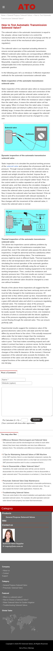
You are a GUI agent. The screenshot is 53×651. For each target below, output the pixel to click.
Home (3, 15)
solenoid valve (12, 166)
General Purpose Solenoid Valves (20, 517)
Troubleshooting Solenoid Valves (16, 492)
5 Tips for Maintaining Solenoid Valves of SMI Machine (25, 454)
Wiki (4, 521)
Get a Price (23, 648)
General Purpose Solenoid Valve (15, 585)
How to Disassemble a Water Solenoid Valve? (21, 466)
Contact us (7, 525)
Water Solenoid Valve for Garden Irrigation (18, 602)
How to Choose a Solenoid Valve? (15, 600)
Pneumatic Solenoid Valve (13, 588)
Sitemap (31, 648)
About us (6, 571)
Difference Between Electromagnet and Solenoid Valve (25, 440)
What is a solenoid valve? (12, 597)
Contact (6, 573)
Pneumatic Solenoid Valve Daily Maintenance (21, 481)
